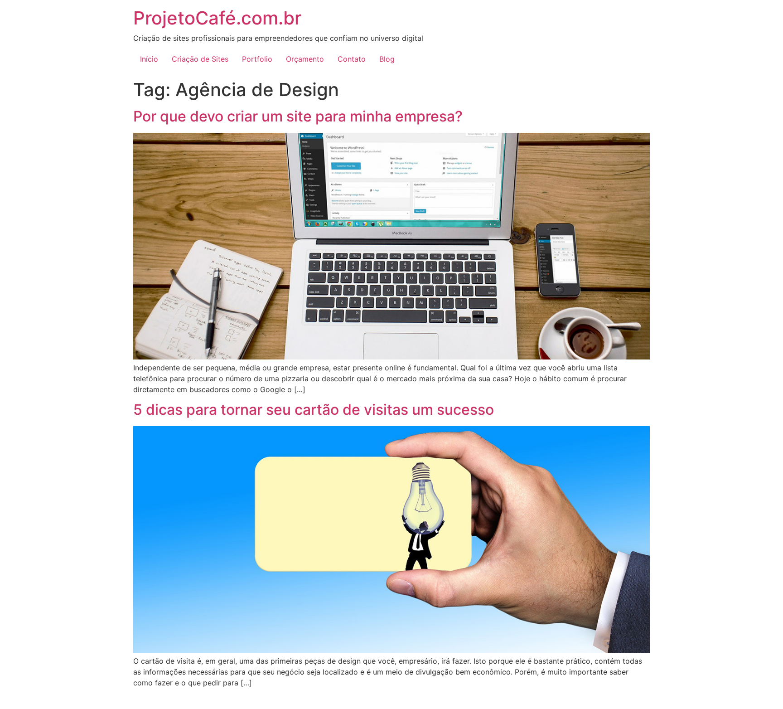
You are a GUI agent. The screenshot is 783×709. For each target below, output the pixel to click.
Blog (387, 58)
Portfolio (257, 58)
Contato (352, 58)
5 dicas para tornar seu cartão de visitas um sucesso (313, 409)
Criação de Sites (200, 58)
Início (149, 58)
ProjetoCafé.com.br (217, 18)
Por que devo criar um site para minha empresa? (298, 116)
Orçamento (305, 58)
